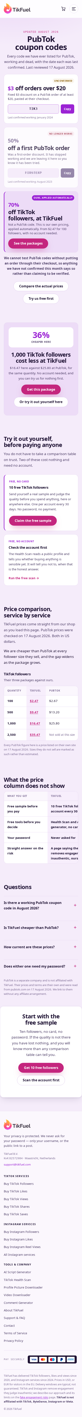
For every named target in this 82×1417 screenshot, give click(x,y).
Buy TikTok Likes (15, 1191)
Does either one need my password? (34, 966)
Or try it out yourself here (41, 401)
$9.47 (34, 712)
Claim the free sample (33, 520)
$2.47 (34, 701)
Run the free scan (24, 578)
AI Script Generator (17, 1272)
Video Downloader (17, 1295)
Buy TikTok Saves (16, 1214)
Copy (67, 109)
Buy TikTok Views (16, 1199)
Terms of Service (15, 1333)
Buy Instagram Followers (21, 1232)
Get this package (41, 389)
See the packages (28, 243)
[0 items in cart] (63, 8)
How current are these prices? (29, 947)
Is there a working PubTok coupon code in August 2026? (33, 905)
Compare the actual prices (41, 286)
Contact (9, 1326)
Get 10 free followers (41, 1067)
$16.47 (35, 723)
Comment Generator (18, 1303)
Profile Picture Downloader (23, 1287)
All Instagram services (19, 1255)
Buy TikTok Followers (19, 1184)
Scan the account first (41, 1080)
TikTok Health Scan (17, 1280)
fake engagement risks (34, 1397)
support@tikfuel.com (17, 1164)
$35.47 (35, 734)
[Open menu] (73, 8)
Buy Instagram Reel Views (22, 1247)
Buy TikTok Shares (17, 1207)
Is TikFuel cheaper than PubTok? (31, 927)
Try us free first (41, 298)
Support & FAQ (14, 1318)
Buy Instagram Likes (18, 1239)
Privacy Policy (13, 1341)
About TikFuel (13, 1310)
